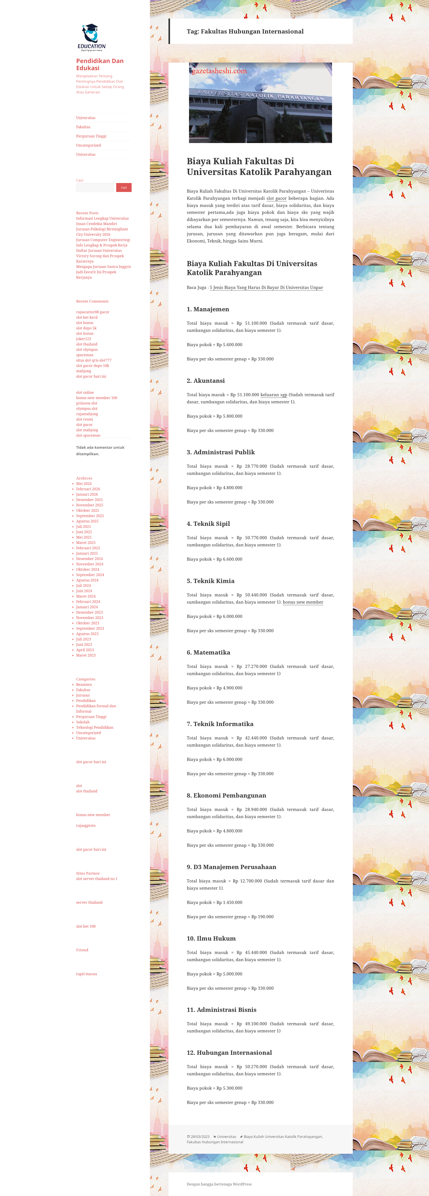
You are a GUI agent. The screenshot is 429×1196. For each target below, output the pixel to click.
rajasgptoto (86, 825)
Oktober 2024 (87, 569)
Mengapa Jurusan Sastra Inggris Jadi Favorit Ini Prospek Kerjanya (103, 272)
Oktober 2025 (87, 510)
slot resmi (84, 419)
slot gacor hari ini (91, 376)
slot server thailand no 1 (97, 878)
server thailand (89, 902)
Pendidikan (86, 700)
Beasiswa (84, 684)
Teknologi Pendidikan (94, 727)
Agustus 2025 (87, 521)
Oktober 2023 (87, 623)
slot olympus (87, 349)
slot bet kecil (87, 317)
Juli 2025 (83, 526)
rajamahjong (87, 413)
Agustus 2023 (87, 633)
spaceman (84, 354)
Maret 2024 (86, 596)
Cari (79, 180)
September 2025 (90, 515)
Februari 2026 (88, 488)
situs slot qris (87, 360)
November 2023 (89, 617)
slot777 (105, 360)
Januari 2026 (87, 494)
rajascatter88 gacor (92, 312)
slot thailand (86, 344)
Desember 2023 (89, 612)
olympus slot (87, 408)
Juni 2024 (84, 590)
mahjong (83, 370)
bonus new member (93, 814)
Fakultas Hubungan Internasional (215, 1141)
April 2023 (85, 649)
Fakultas (83, 126)
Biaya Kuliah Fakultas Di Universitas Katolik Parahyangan (259, 166)
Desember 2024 (89, 558)
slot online (85, 392)
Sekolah (83, 722)
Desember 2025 (89, 499)
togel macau (86, 973)
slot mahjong (87, 429)
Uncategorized (88, 145)
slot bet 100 (86, 926)
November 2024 (89, 564)
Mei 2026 (84, 483)
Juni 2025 (84, 531)
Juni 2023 (84, 644)
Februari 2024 (88, 601)
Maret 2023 (86, 655)
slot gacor (84, 424)
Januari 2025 (87, 553)
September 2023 (90, 628)
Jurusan (83, 695)
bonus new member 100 (96, 397)
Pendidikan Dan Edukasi (100, 64)
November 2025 (89, 505)
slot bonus (84, 322)
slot (79, 785)
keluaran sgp (274, 395)
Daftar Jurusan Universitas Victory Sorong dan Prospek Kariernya (100, 256)
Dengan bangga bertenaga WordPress (219, 1184)
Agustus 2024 (87, 580)
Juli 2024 (83, 585)
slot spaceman (88, 435)
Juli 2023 (83, 639)
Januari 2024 (87, 606)
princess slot (86, 403)
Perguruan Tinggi (91, 136)
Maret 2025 (86, 542)
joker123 (83, 338)
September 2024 (90, 574)
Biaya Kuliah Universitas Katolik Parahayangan (283, 1136)
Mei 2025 (84, 537)
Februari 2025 (88, 547)
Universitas (85, 117)
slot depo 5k (86, 328)
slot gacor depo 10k (92, 365)
